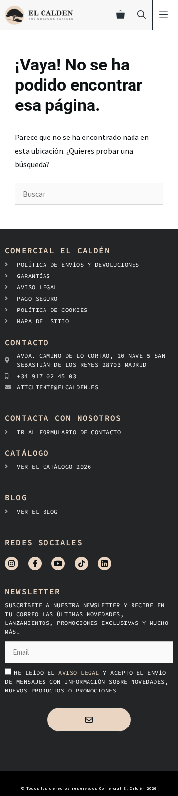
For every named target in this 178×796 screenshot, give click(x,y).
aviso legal (80, 672)
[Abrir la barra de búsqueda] (141, 15)
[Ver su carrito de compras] (120, 15)
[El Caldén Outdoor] (39, 15)
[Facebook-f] (35, 563)
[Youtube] (58, 563)
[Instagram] (11, 563)
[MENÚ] (165, 15)
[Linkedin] (104, 563)
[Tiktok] (81, 563)
